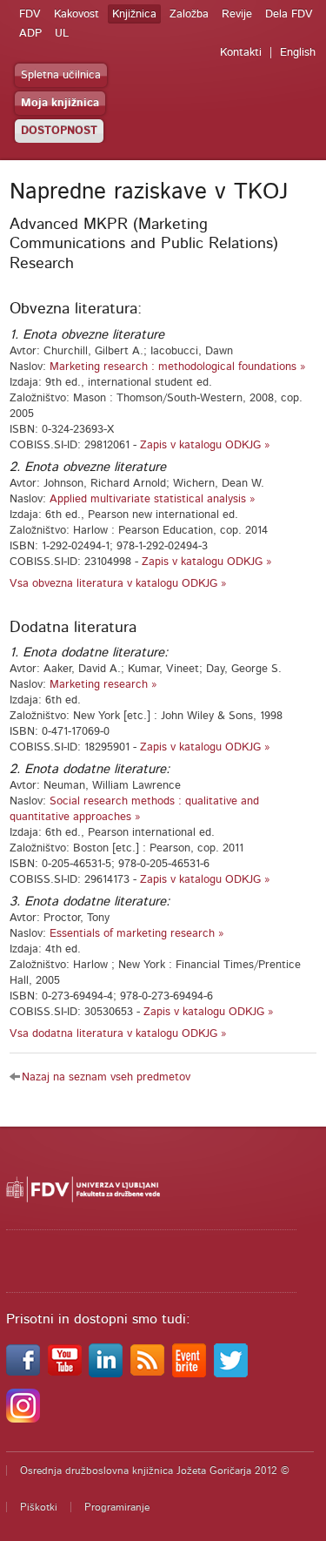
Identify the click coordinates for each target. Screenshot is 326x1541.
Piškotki (38, 1507)
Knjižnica (134, 14)
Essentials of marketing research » (137, 933)
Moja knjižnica (60, 103)
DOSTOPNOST (59, 131)
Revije (237, 14)
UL (62, 33)
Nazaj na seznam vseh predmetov (106, 1077)
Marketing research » (103, 684)
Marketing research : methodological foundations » (178, 367)
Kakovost (76, 14)
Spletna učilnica (61, 75)
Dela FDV (289, 14)
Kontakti (241, 52)
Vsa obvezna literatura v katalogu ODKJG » (118, 583)
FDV (30, 14)
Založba (189, 14)
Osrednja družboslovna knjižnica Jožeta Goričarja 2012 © (154, 1470)
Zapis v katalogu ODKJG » (205, 445)
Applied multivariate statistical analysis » (153, 499)
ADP (30, 33)
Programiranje (117, 1507)
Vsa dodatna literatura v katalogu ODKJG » (118, 1034)
